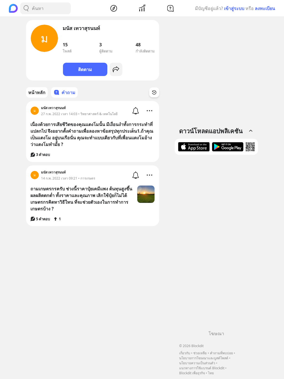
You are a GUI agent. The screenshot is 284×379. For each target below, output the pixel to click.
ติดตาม (85, 69)
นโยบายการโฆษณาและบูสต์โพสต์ (203, 358)
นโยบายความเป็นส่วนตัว (197, 363)
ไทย (211, 373)
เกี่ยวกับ (184, 353)
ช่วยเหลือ (200, 353)
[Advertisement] (216, 244)
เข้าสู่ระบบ (234, 8)
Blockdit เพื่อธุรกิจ (192, 373)
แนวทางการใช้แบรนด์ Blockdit (201, 368)
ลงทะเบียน (265, 8)
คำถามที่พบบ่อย (221, 353)
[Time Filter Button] (154, 92)
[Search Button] (26, 8)
